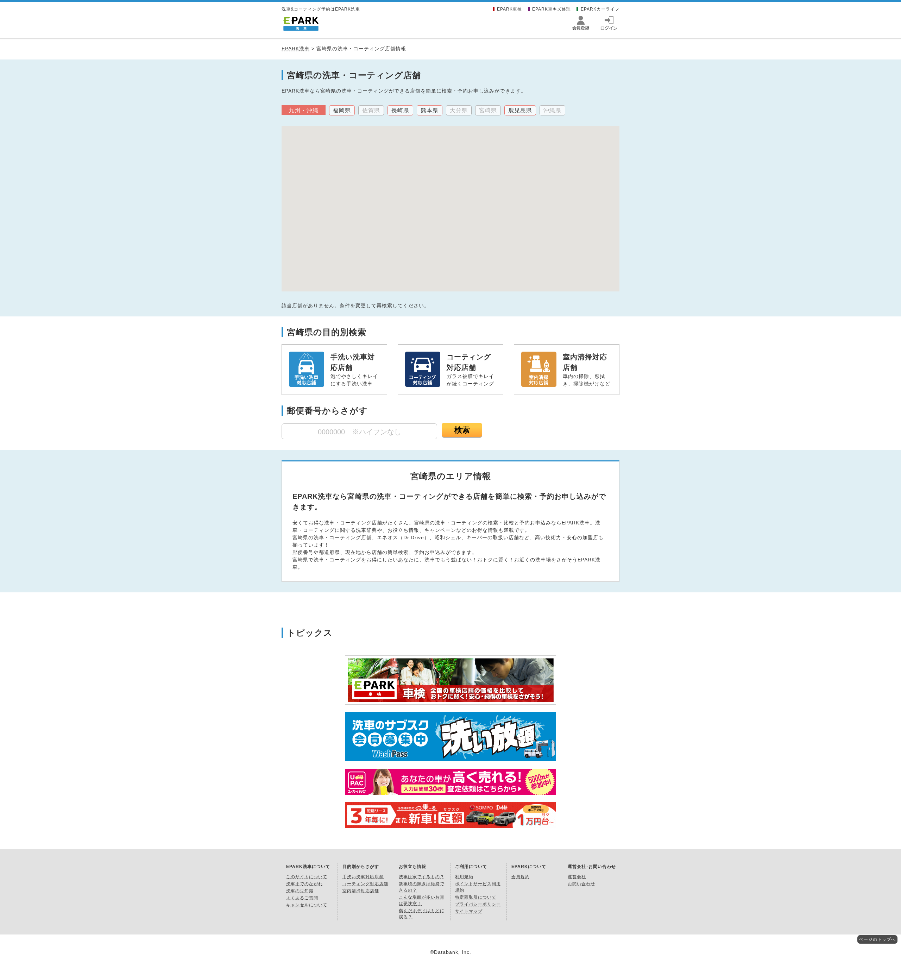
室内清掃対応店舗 (360, 890)
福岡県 (342, 110)
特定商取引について (475, 897)
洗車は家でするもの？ (422, 876)
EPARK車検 (509, 9)
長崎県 (400, 110)
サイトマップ (469, 911)
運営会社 (577, 876)
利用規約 (464, 876)
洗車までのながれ (304, 883)
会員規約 (520, 876)
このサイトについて (306, 876)
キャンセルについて (306, 904)
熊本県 (430, 110)
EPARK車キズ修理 (551, 9)
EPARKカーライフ (600, 9)
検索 (462, 430)
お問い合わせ (581, 883)
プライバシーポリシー (478, 904)
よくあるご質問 (302, 897)
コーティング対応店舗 (365, 883)
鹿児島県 (520, 110)
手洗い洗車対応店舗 (363, 876)
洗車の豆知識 (300, 890)
